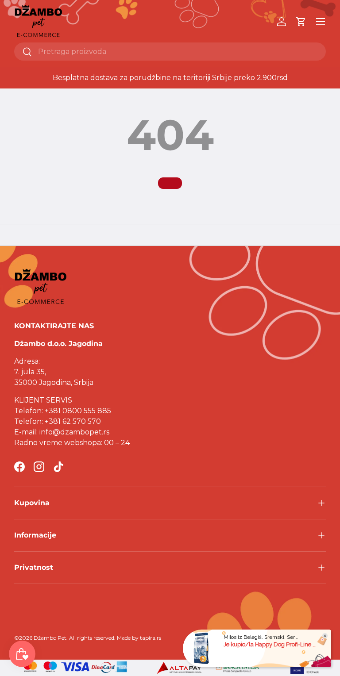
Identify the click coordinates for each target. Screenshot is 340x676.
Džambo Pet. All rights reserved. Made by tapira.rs (97, 637)
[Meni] (320, 21)
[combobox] (170, 51)
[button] (301, 21)
